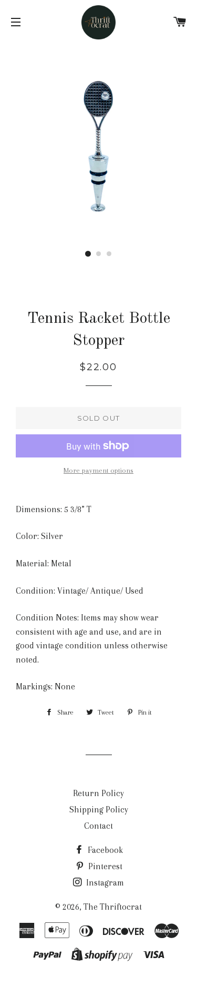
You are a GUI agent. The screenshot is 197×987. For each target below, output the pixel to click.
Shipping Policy (98, 810)
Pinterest (104, 866)
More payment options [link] (98, 470)
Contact (98, 826)
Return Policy (98, 793)
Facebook (104, 850)
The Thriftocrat (113, 907)
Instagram (104, 883)
